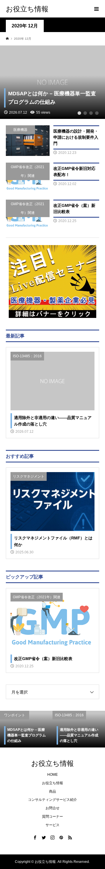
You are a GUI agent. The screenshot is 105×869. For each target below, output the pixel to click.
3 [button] (91, 113)
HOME (52, 775)
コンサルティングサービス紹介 (52, 800)
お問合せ (53, 808)
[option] (39, 729)
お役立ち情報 (27, 8)
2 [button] (85, 113)
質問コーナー (52, 817)
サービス (53, 825)
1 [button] (79, 113)
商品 (52, 791)
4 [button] (97, 113)
